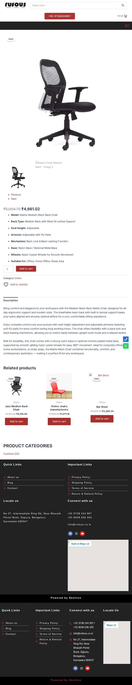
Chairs (18, 278)
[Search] (122, 5)
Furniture (8, 453)
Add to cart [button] (16, 421)
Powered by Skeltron (66, 680)
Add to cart (26, 268)
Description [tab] (10, 300)
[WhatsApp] (126, 346)
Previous (16, 194)
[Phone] (126, 339)
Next (13, 198)
